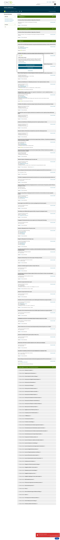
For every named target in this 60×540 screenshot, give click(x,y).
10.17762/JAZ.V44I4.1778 (22, 143)
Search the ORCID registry (38, 4)
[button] (54, 14)
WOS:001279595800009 (24, 97)
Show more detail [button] (52, 22)
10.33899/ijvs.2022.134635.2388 (23, 163)
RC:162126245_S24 (23, 48)
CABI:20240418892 (23, 86)
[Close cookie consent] (42, 55)
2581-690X (23, 244)
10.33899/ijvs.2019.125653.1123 (23, 215)
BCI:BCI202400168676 (24, 144)
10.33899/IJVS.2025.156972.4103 (23, 47)
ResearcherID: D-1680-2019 (8, 18)
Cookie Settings (30, 70)
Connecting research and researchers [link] (9, 4)
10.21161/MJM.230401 (22, 96)
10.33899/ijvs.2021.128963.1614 (23, 197)
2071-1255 (23, 164)
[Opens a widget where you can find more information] (57, 539)
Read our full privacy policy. (22, 62)
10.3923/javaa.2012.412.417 (23, 303)
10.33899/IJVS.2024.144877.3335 (23, 85)
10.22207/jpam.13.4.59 (22, 232)
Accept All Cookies (30, 67)
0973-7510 (23, 233)
